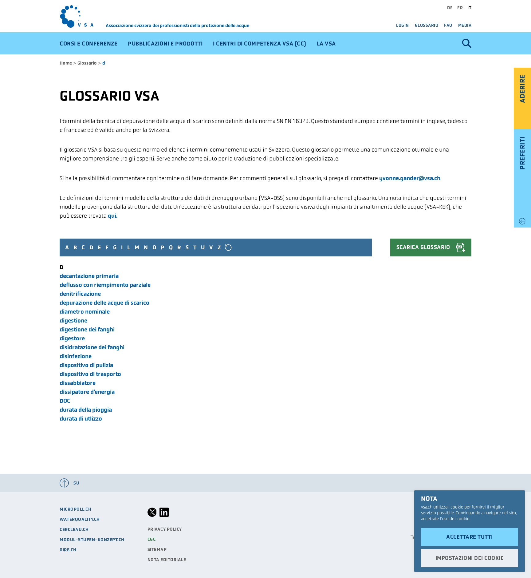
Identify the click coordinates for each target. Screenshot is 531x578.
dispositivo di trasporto (90, 374)
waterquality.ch (80, 519)
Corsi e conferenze (88, 43)
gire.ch (68, 549)
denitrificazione (80, 293)
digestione (73, 320)
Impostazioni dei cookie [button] (469, 558)
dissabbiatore (78, 382)
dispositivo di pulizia (86, 365)
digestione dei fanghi (87, 329)
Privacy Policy (165, 529)
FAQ (448, 25)
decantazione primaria (89, 275)
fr (460, 7)
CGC (152, 539)
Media (465, 25)
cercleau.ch (74, 529)
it (469, 7)
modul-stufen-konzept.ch (92, 539)
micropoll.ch (75, 509)
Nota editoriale (167, 559)
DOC (65, 400)
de (450, 7)
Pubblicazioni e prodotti (165, 43)
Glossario (427, 25)
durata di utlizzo (81, 418)
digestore (72, 338)
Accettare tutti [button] (469, 536)
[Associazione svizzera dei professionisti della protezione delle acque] (83, 16)
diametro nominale (85, 311)
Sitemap (157, 549)
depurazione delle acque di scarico (104, 302)
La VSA (326, 43)
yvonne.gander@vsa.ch (409, 178)
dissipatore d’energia (87, 391)
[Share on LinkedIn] (164, 515)
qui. (112, 215)
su (76, 483)
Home (66, 63)
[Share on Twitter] (152, 515)
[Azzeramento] (228, 247)
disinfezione (76, 356)
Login (402, 25)
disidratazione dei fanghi (92, 347)
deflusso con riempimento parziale (105, 284)
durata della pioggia (86, 409)
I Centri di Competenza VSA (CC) (259, 43)
